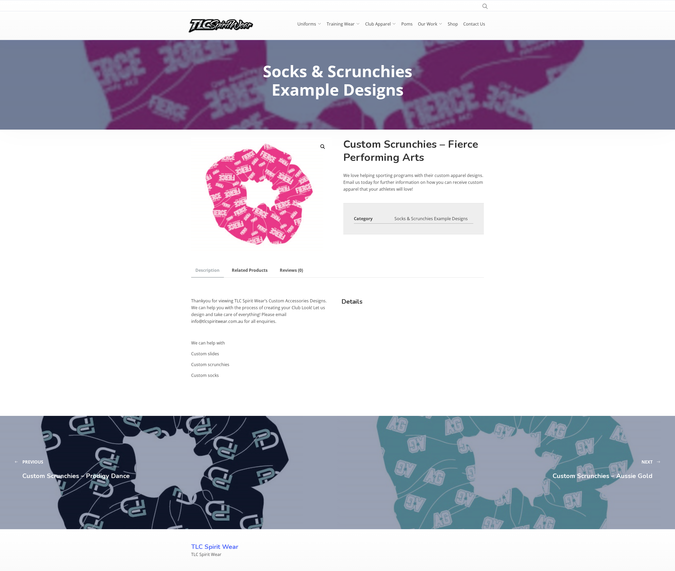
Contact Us (474, 24)
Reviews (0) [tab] (291, 270)
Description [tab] (207, 270)
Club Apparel (378, 24)
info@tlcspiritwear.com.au (217, 321)
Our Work (427, 24)
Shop (453, 24)
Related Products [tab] (250, 270)
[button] (322, 146)
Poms (407, 24)
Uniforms (306, 24)
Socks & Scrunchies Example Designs (431, 218)
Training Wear (341, 24)
